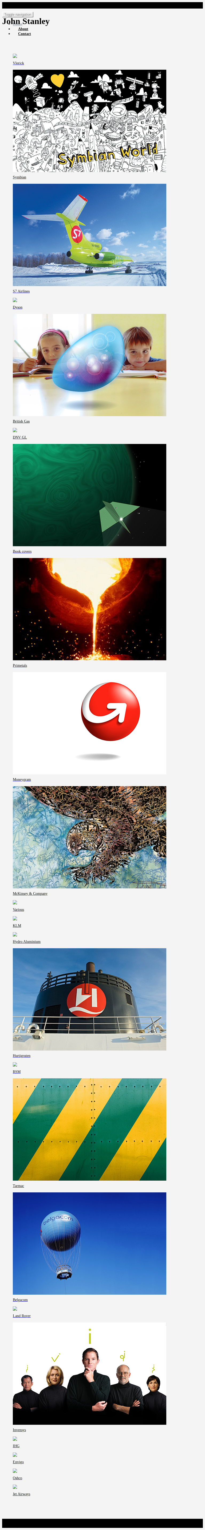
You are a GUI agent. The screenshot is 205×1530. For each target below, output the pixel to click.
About (23, 29)
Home (17, 24)
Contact (24, 34)
